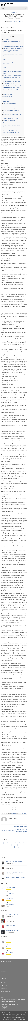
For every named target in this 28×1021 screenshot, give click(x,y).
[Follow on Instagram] (4, 1007)
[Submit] (25, 8)
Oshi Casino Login (7, 94)
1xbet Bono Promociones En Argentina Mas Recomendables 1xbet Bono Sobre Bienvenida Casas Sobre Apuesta (20, 829)
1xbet (10, 842)
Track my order (4, 985)
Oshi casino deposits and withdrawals (11, 41)
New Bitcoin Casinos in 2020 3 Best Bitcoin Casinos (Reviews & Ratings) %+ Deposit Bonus (13, 71)
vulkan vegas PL (18, 847)
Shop (2, 965)
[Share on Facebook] (13, 808)
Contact (3, 974)
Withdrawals (6, 39)
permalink (24, 813)
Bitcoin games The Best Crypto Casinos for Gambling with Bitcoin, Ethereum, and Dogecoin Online (12, 50)
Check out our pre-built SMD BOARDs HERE (14, 0)
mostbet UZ (20, 844)
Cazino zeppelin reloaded (9, 43)
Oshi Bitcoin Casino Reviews (9, 92)
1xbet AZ (18, 842)
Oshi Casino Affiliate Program (10, 108)
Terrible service (6, 122)
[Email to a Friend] (15, 808)
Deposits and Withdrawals (9, 120)
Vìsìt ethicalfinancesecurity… (9, 103)
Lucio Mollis (20, 21)
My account (3, 982)
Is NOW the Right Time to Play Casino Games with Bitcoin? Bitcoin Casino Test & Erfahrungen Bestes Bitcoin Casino (12, 130)
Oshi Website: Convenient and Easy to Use (13, 46)
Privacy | (8, 1019)
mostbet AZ (3, 844)
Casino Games (6, 98)
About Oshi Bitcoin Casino (9, 83)
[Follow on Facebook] (2, 1007)
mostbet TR (14, 844)
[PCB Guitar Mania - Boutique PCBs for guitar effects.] (7, 4)
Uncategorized (14, 12)
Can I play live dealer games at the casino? (12, 89)
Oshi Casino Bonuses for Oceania (10, 118)
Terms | (4, 1019)
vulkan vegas (3, 847)
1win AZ (5, 842)
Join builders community (6, 991)
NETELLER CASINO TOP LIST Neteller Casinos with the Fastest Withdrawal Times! (12, 77)
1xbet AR (14, 842)
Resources (3, 971)
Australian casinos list (8, 105)
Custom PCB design (5, 968)
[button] (22, 4)
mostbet (23, 842)
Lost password (4, 988)
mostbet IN (9, 844)
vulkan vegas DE (10, 847)
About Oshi (6, 101)
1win (2, 842)
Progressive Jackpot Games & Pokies (11, 81)
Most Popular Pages (8, 96)
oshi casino (21, 212)
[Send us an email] (7, 1007)
